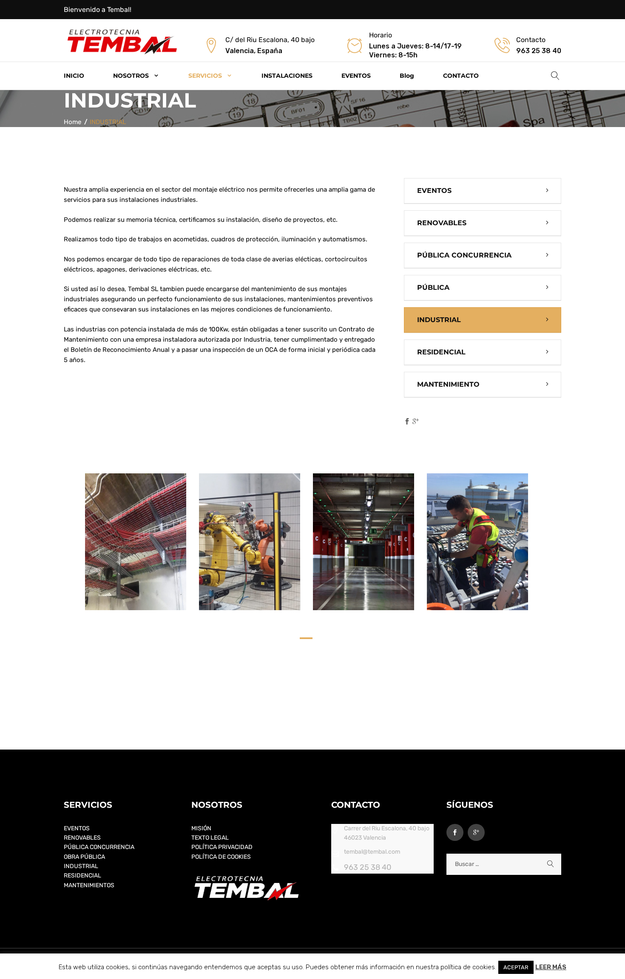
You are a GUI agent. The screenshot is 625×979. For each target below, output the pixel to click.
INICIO (74, 76)
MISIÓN (201, 828)
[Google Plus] (415, 422)
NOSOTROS (131, 76)
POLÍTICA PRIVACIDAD (222, 847)
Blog (407, 76)
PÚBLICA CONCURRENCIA (464, 255)
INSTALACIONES (286, 76)
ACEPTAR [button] (515, 967)
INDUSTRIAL (439, 320)
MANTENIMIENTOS (89, 885)
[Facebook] (407, 422)
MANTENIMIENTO (448, 384)
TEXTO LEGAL (210, 837)
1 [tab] (306, 640)
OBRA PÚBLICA (84, 856)
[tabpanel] (136, 541)
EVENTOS (356, 76)
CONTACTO (461, 76)
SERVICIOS (205, 76)
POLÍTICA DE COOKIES (221, 856)
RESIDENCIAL (441, 352)
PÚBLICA (433, 287)
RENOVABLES (441, 223)
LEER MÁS (550, 967)
